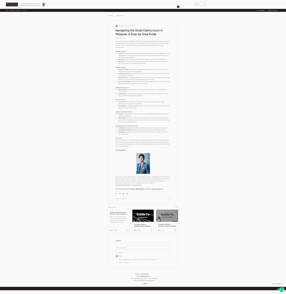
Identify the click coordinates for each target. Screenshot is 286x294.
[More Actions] (170, 256)
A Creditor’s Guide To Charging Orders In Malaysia (142, 225)
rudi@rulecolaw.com (272, 10)
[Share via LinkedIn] (123, 194)
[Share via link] (127, 194)
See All (176, 206)
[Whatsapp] (142, 283)
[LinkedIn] (146, 283)
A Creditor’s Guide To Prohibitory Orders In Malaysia (167, 225)
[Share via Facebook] (116, 194)
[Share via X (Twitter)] (120, 194)
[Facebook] (144, 283)
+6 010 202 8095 (145, 274)
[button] (25, 10)
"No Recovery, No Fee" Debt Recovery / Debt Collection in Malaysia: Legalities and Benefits (118, 213)
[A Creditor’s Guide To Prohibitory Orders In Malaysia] (167, 216)
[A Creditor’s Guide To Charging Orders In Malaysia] (143, 216)
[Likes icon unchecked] (120, 262)
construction (119, 15)
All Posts (110, 15)
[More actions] (170, 26)
